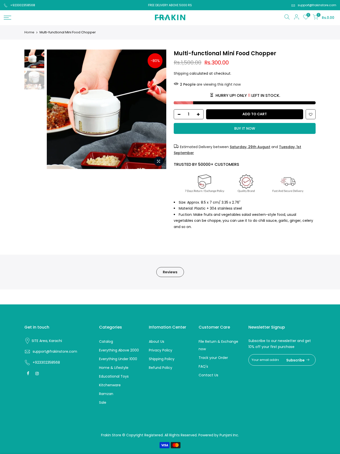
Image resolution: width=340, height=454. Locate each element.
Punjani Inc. (229, 435)
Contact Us (208, 375)
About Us (156, 341)
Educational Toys (114, 376)
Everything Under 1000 (118, 358)
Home (29, 32)
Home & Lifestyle (113, 367)
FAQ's (203, 366)
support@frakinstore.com (317, 5)
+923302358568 (22, 5)
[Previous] (55, 109)
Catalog (106, 341)
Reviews (170, 272)
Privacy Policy (160, 350)
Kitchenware (110, 385)
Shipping (181, 73)
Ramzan (106, 393)
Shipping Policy (161, 358)
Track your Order (213, 357)
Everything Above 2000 (119, 350)
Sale (102, 402)
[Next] (157, 109)
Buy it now (244, 128)
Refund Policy (160, 367)
